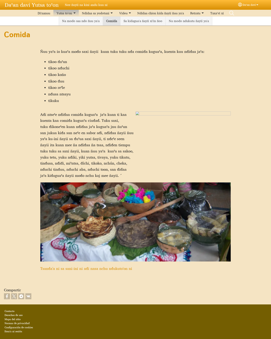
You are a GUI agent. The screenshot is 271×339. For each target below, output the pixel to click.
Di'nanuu (44, 13)
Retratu (195, 13)
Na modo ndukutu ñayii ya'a (189, 21)
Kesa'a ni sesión (13, 331)
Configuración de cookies (19, 327)
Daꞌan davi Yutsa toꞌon (32, 4)
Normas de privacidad (17, 323)
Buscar (231, 13)
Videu (123, 13)
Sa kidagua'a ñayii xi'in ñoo (143, 21)
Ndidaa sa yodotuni (95, 13)
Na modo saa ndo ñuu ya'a (81, 21)
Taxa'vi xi (217, 13)
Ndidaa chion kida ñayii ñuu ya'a (160, 13)
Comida (111, 21)
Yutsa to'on (64, 13)
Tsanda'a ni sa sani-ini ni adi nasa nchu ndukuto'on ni (86, 268)
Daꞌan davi (249, 4)
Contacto (9, 311)
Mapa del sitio (13, 319)
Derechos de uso (14, 315)
